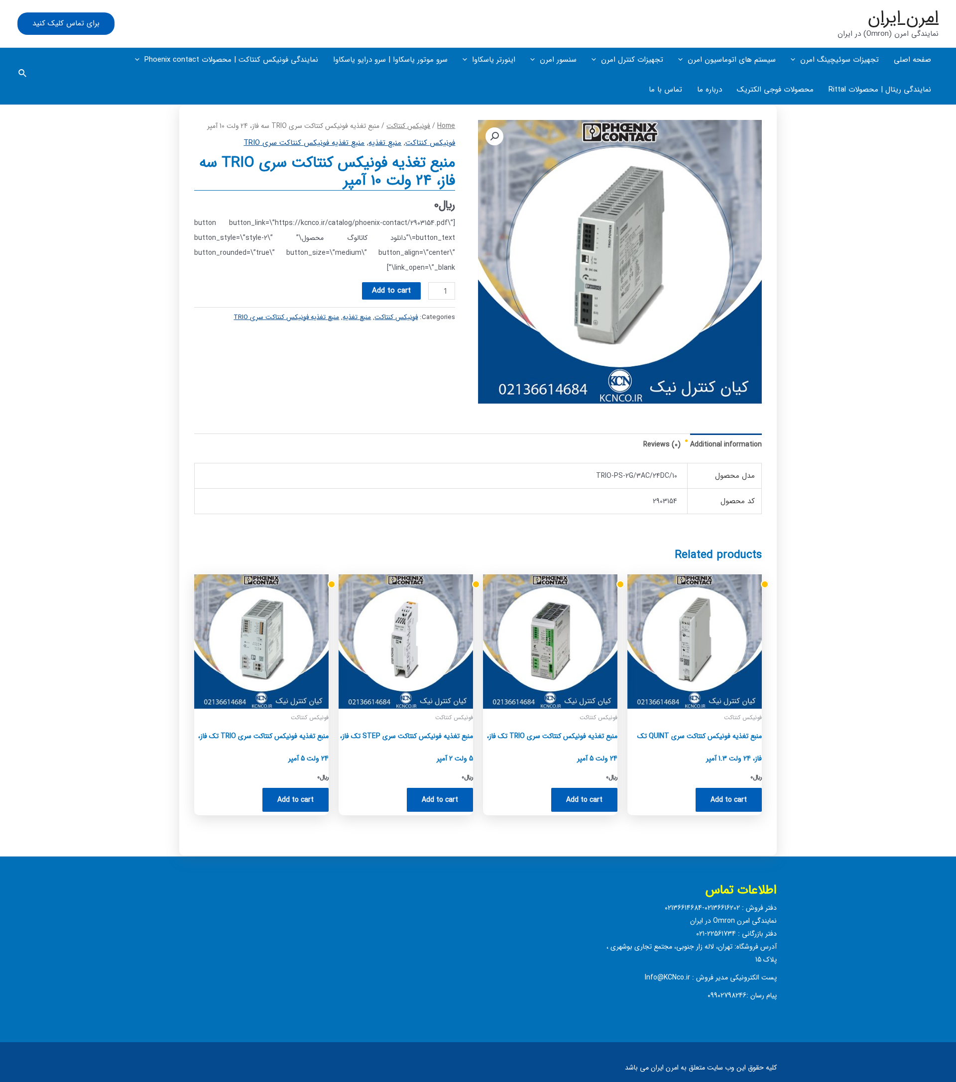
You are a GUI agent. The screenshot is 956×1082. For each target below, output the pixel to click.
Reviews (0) (662, 444)
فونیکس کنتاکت (408, 126)
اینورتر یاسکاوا (493, 60)
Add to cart (391, 291)
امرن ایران (903, 17)
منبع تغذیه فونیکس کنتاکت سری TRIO (303, 143)
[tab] (726, 444)
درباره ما (709, 90)
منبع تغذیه (384, 143)
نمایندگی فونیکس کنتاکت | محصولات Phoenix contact (231, 60)
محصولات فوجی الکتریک (775, 90)
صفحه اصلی (912, 60)
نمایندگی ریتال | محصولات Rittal (880, 90)
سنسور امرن (558, 60)
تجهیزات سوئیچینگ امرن (839, 60)
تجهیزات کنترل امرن (632, 60)
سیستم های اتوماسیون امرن (732, 60)
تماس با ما (665, 90)
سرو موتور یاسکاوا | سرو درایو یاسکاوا (390, 60)
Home (446, 126)
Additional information (726, 444)
